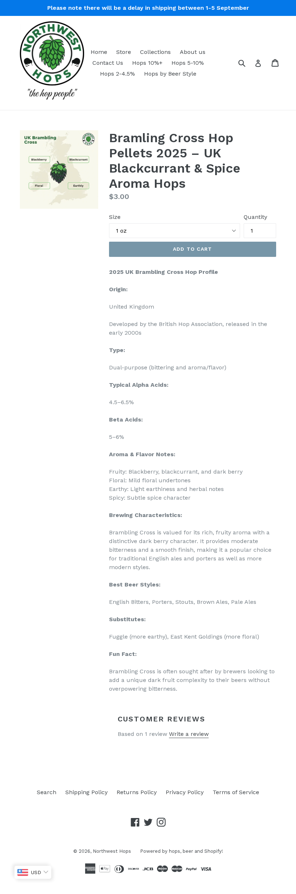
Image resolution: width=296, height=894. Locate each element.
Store (123, 51)
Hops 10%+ (147, 62)
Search (46, 792)
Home (99, 51)
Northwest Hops (112, 851)
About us (192, 51)
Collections (155, 51)
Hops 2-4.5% (117, 73)
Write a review (189, 733)
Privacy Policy (185, 792)
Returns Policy (137, 792)
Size (115, 216)
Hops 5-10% (187, 62)
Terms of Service (236, 792)
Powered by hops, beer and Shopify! (181, 851)
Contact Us (107, 62)
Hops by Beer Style (170, 73)
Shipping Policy (86, 792)
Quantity (255, 216)
